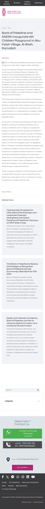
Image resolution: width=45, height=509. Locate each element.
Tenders (11, 486)
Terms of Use (26, 502)
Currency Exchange (9, 489)
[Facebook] (3, 477)
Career (4, 482)
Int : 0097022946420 (25, 446)
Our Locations (22, 467)
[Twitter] (7, 477)
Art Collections (14, 482)
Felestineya (38, 3)
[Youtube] (33, 477)
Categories (9, 401)
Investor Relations (27, 3)
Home (4, 28)
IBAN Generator (21, 486)
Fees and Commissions (30, 482)
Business (17, 3)
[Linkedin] (27, 477)
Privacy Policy (38, 502)
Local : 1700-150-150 (25, 443)
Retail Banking (7, 3)
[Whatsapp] (18, 477)
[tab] (22, 401)
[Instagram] (22, 477)
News (9, 28)
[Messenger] (12, 477)
